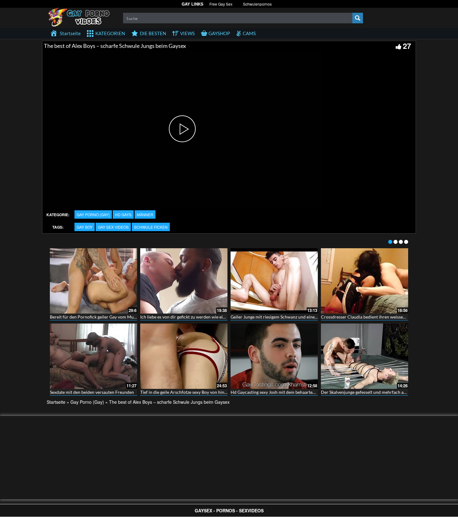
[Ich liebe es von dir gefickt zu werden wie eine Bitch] (183, 281)
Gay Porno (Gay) (93, 214)
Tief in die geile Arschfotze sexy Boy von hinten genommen (196, 392)
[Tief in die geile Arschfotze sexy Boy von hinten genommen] (183, 356)
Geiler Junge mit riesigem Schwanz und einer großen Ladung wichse (296, 316)
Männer (145, 214)
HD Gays (123, 214)
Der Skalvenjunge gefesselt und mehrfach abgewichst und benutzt (384, 392)
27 (407, 45)
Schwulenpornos (257, 4)
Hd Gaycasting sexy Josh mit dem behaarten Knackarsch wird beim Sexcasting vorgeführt (316, 392)
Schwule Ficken (151, 227)
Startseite (56, 402)
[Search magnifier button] (357, 18)
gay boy (85, 227)
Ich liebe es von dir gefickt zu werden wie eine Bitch (189, 316)
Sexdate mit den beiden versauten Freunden (92, 392)
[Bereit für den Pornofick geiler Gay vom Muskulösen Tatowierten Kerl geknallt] (93, 281)
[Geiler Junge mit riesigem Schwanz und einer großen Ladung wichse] (274, 281)
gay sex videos (113, 227)
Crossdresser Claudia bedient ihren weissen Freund (370, 316)
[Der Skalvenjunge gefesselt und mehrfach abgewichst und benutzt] (364, 356)
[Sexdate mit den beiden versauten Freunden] (93, 356)
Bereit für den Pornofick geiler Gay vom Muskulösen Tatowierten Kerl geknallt (125, 316)
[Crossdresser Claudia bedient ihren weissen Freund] (364, 281)
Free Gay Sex (220, 4)
